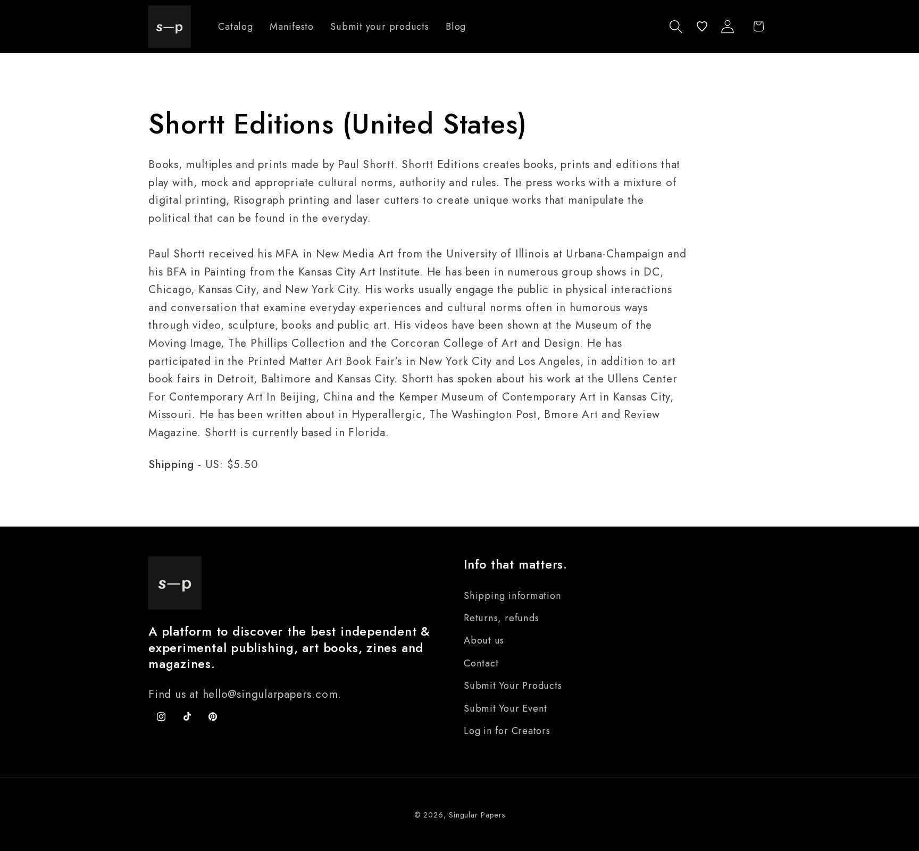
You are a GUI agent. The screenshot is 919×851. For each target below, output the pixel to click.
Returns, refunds (501, 618)
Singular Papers (477, 815)
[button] (676, 26)
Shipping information (513, 596)
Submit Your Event (505, 708)
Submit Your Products (513, 686)
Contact (481, 663)
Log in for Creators (507, 731)
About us (484, 640)
